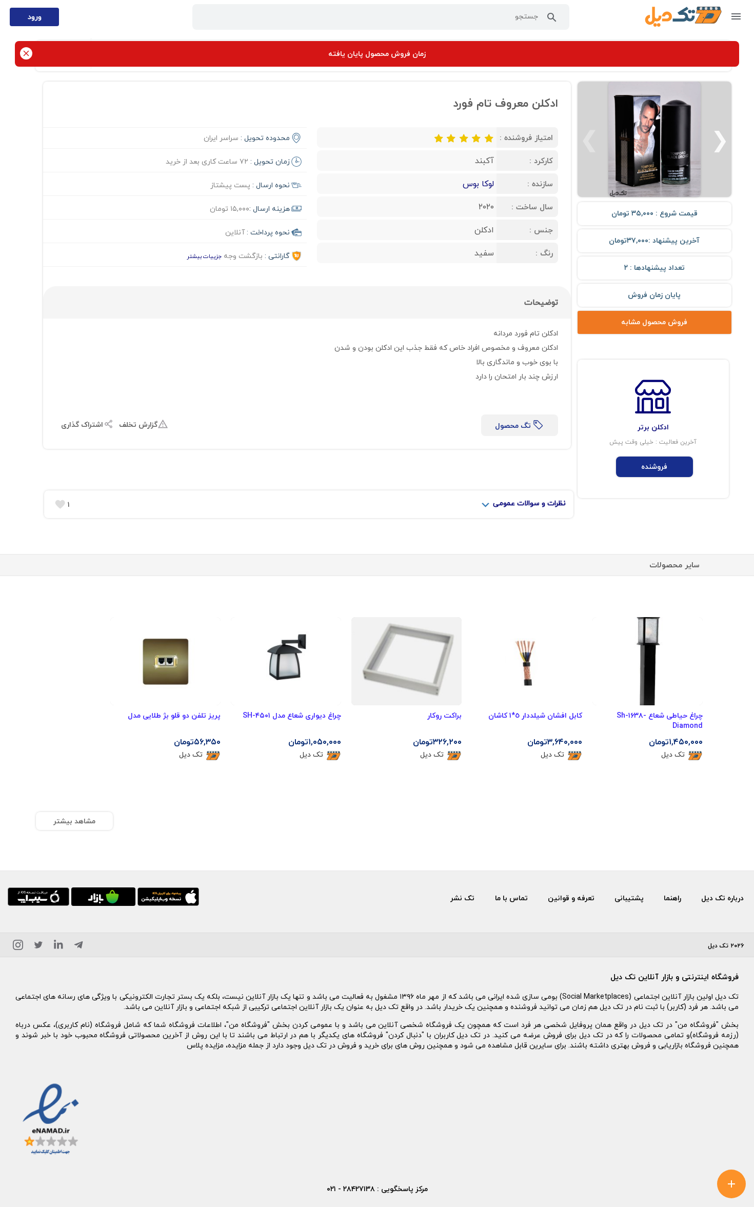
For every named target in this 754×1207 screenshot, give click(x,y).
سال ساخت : (532, 206)
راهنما (672, 898)
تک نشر (462, 898)
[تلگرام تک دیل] (78, 947)
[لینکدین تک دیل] (58, 947)
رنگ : (544, 253)
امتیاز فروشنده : (526, 137)
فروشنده (654, 466)
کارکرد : (541, 160)
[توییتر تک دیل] (38, 947)
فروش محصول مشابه (654, 321)
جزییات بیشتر (204, 256)
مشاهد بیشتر (74, 821)
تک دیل (673, 754)
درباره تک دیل (722, 898)
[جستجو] (552, 19)
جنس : (541, 229)
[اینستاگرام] (18, 947)
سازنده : (540, 183)
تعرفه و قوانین (571, 898)
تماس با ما (511, 898)
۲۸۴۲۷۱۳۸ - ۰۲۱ (351, 1188)
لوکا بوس (478, 183)
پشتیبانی (629, 898)
